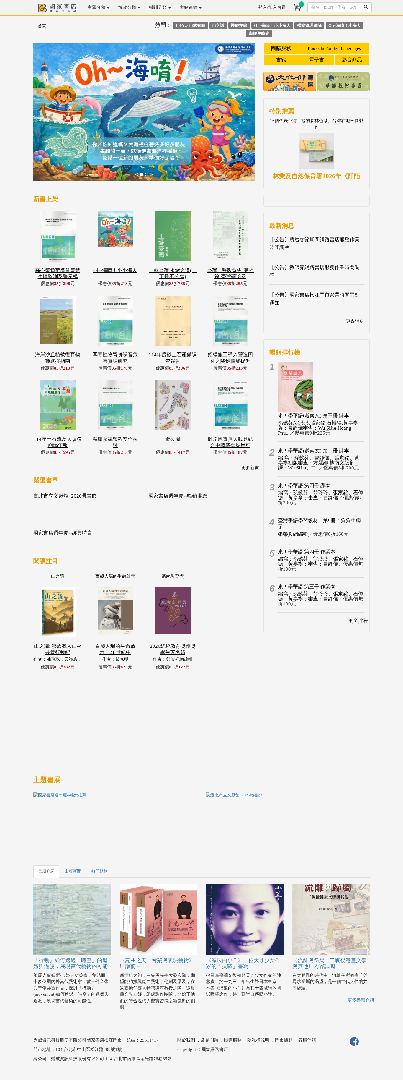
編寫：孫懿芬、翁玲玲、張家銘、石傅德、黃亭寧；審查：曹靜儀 (320, 495)
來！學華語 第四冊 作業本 (306, 552)
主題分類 (97, 7)
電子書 (316, 60)
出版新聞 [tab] (73, 871)
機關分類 (158, 7)
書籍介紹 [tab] (46, 871)
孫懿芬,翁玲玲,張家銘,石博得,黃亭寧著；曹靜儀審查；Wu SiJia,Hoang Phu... (318, 428)
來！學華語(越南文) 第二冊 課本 (313, 451)
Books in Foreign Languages (334, 48)
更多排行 (358, 621)
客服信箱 (307, 1040)
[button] (50, 115)
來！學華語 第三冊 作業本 (306, 587)
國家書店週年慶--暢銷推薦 (177, 496)
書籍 (281, 60)
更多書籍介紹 (361, 1000)
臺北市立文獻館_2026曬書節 (65, 496)
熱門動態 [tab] (99, 871)
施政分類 (127, 7)
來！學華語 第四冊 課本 (304, 485)
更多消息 (355, 321)
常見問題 (209, 1040)
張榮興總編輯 (293, 534)
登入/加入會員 (272, 7)
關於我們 (186, 1040)
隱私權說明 (258, 1040)
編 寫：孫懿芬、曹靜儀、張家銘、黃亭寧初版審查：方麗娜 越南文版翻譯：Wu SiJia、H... (318, 463)
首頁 (42, 26)
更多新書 (250, 467)
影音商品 (352, 60)
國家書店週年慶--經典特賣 (62, 533)
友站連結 (189, 7)
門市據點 (284, 1040)
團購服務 (281, 48)
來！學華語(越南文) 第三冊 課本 (313, 415)
